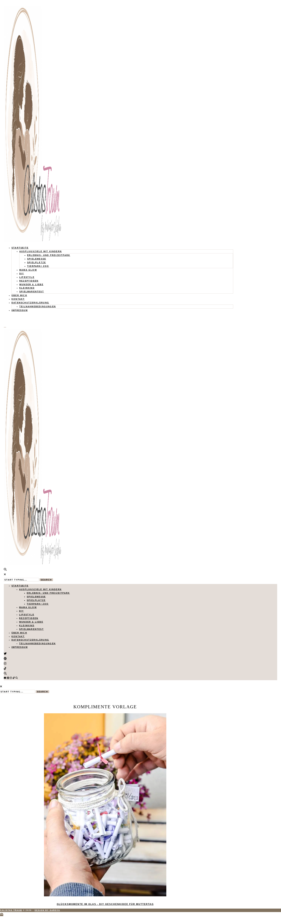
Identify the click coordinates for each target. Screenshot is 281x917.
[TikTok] (14, 678)
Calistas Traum (11, 910)
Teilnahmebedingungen (37, 306)
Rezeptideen (28, 281)
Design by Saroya (47, 910)
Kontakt (18, 299)
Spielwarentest (31, 291)
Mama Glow (28, 270)
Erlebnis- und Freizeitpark (48, 255)
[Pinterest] (8, 678)
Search (46, 580)
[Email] (5, 678)
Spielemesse (36, 259)
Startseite (19, 248)
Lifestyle (26, 277)
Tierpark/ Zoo (38, 266)
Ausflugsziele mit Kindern (40, 251)
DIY (21, 273)
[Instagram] (11, 678)
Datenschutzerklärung (30, 302)
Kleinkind (27, 288)
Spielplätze (36, 262)
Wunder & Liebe (31, 284)
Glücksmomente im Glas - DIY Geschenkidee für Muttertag (105, 904)
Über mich (19, 295)
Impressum (19, 310)
